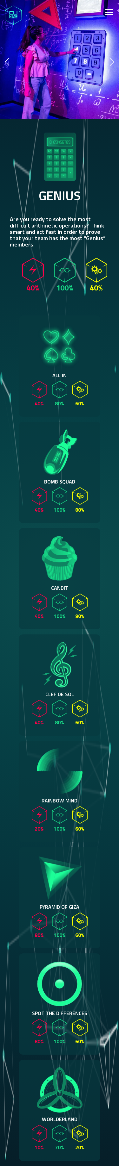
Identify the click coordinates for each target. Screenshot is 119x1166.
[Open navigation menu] (68, 11)
